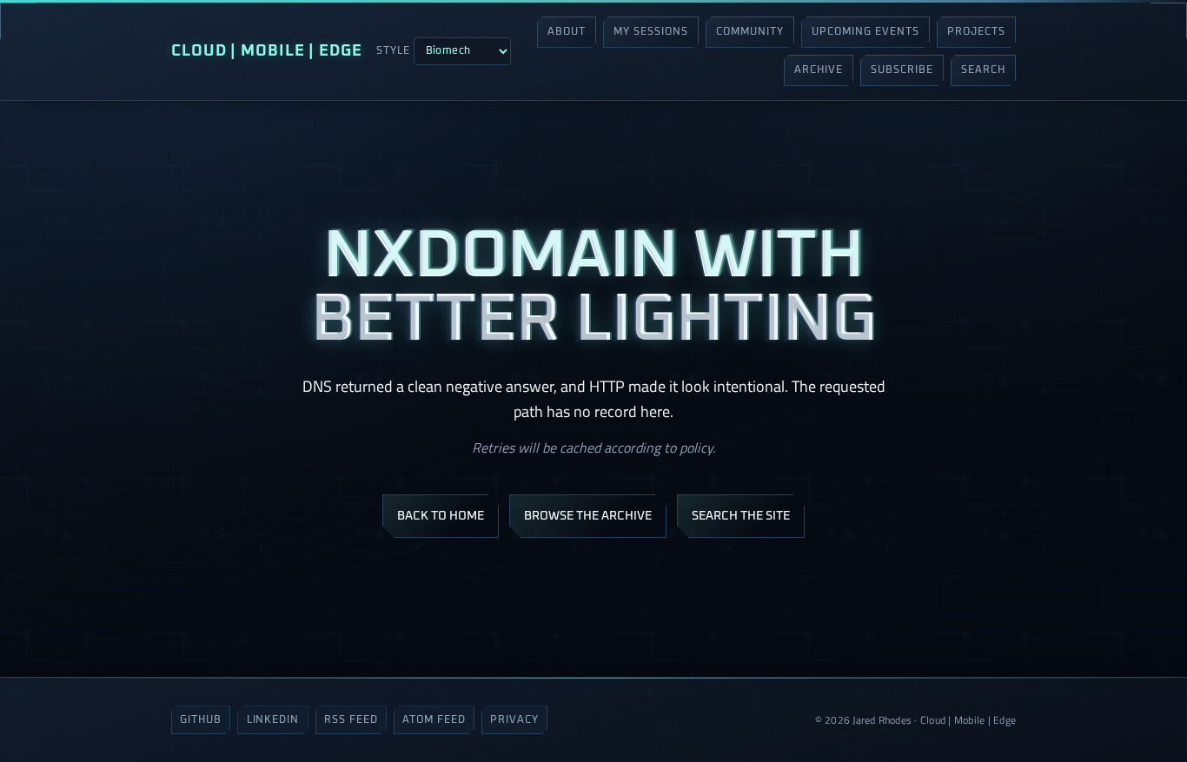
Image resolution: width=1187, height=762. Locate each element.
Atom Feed (434, 720)
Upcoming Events (865, 32)
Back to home (440, 516)
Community (750, 32)
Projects (976, 32)
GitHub (201, 720)
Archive (818, 70)
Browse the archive (588, 516)
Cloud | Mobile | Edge (266, 51)
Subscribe (902, 70)
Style (393, 51)
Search (983, 70)
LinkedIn (273, 720)
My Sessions (650, 32)
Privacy (514, 720)
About (566, 32)
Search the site (741, 516)
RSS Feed (351, 720)
